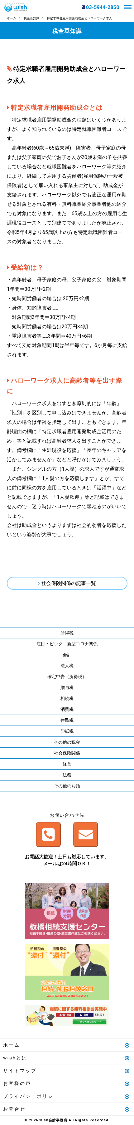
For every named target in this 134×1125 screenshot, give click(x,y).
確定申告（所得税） (67, 676)
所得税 (67, 632)
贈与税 (67, 687)
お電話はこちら (48, 834)
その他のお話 (67, 785)
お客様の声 (17, 1083)
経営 (67, 763)
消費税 (67, 709)
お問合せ (14, 1109)
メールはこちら (85, 834)
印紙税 (67, 731)
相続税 (67, 698)
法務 (67, 774)
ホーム (11, 1045)
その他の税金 (67, 742)
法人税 (67, 665)
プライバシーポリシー (31, 1096)
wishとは (15, 1058)
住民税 (67, 720)
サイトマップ (20, 1070)
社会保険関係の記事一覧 (68, 583)
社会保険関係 (67, 753)
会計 (67, 654)
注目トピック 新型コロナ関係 (67, 643)
